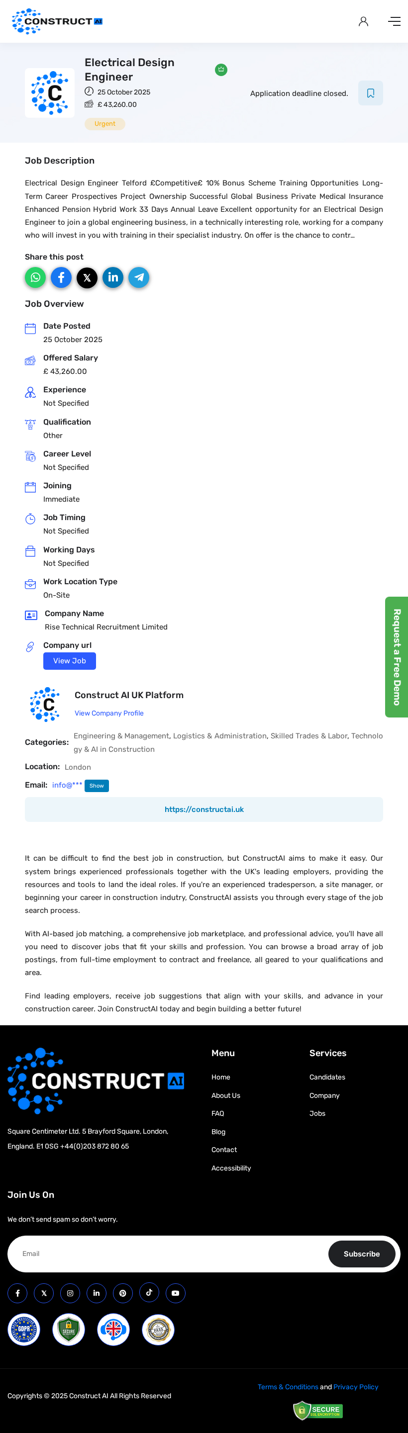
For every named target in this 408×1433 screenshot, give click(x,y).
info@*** (68, 785)
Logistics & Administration (219, 735)
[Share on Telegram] (138, 277)
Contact (224, 1150)
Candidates (327, 1077)
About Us (225, 1095)
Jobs (317, 1113)
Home (220, 1077)
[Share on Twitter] (87, 278)
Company (324, 1095)
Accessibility (231, 1168)
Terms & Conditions (288, 1387)
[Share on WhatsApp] (35, 277)
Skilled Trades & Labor (309, 735)
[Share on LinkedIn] (112, 277)
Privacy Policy (356, 1387)
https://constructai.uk (204, 809)
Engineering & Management (121, 735)
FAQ (217, 1113)
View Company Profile (109, 713)
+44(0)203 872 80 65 (94, 1146)
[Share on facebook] (61, 277)
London (78, 767)
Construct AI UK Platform (129, 695)
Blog (218, 1132)
